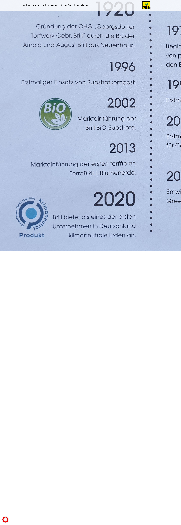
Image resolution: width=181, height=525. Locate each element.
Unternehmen (81, 5)
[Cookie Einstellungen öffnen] (5, 522)
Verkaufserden (50, 5)
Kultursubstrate (31, 5)
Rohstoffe (65, 5)
